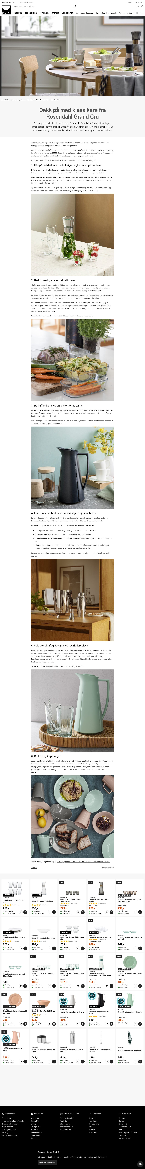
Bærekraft (123, 1124)
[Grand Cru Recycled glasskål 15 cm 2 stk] (15, 962)
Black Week (35, 1135)
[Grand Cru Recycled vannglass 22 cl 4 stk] (72, 962)
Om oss (122, 1118)
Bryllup (121, 13)
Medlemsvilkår (65, 1129)
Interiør (92, 1126)
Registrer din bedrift (47, 1162)
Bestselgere (80, 13)
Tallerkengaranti (66, 1126)
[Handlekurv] (142, 6)
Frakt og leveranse (8, 1129)
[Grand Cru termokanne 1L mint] (130, 1000)
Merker (23, 100)
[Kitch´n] (6, 10)
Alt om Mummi (36, 1132)
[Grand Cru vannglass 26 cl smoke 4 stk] (72, 888)
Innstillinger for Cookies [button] (128, 1132)
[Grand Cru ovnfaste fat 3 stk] (101, 926)
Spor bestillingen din (9, 1135)
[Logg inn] (138, 6)
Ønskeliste (35, 1129)
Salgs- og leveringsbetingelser (13, 1121)
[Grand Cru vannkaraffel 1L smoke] (101, 888)
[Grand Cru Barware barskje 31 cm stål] (101, 1037)
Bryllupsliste (35, 1126)
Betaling (4, 1132)
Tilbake (34, 867)
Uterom (92, 1129)
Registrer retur (7, 1126)
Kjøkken (92, 1118)
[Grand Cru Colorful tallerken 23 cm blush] (15, 1000)
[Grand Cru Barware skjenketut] (130, 1037)
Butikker (122, 1121)
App (120, 1129)
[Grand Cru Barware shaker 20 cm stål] (72, 1037)
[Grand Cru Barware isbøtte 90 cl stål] (44, 1037)
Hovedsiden (5, 100)
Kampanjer (90, 13)
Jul (32, 1138)
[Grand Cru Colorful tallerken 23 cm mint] (130, 962)
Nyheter (139, 13)
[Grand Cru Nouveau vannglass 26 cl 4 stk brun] (130, 888)
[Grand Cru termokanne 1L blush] (15, 1037)
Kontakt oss (6, 1118)
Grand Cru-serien (68, 160)
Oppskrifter (35, 1121)
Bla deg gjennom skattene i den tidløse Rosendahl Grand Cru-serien (83, 861)
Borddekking (94, 1124)
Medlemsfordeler (66, 1118)
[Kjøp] (25, 912)
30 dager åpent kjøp (9, 2)
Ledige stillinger (125, 1126)
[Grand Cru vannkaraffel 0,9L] (44, 888)
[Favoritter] (21, 912)
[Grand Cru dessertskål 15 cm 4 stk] (72, 926)
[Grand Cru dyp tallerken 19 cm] (44, 926)
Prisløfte (63, 1121)
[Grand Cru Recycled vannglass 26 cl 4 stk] (44, 962)
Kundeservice (139, 2)
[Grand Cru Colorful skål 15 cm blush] (44, 1000)
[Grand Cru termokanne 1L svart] (101, 1000)
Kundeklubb (130, 13)
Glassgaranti (65, 1124)
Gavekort (92, 1121)
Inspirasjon (100, 13)
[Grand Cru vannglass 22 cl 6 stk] (15, 888)
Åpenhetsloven (124, 1138)
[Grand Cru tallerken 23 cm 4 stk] (15, 926)
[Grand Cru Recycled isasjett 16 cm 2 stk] (130, 926)
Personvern (123, 1135)
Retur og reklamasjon (9, 1124)
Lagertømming (112, 13)
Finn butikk (129, 2)
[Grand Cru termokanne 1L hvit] (72, 1000)
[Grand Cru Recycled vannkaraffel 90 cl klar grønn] (101, 962)
